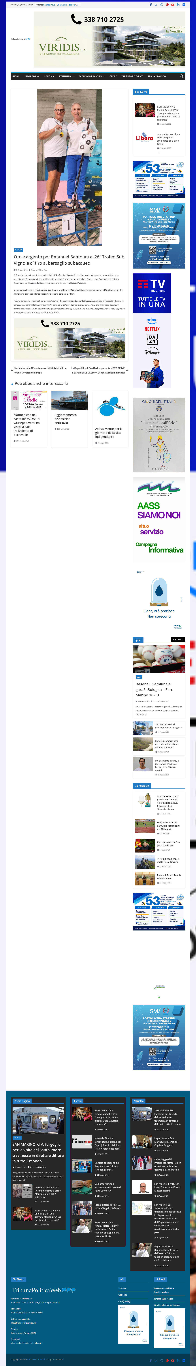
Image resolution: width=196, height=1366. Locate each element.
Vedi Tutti (178, 639)
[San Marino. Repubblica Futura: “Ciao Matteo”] (145, 134)
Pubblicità (122, 1294)
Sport (113, 76)
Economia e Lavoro (90, 76)
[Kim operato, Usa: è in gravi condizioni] (145, 846)
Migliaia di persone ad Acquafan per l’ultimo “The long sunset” (107, 1166)
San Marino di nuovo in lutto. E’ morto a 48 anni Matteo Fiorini (167, 1187)
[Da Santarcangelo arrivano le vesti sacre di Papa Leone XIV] (82, 1189)
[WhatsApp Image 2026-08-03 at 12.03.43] (159, 205)
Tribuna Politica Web (39, 270)
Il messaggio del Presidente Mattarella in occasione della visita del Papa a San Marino (167, 1164)
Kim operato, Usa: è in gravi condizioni (168, 844)
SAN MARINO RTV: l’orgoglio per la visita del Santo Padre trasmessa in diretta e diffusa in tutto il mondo (38, 1152)
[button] (72, 76)
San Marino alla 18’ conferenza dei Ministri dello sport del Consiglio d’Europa (40, 370)
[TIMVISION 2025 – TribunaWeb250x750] (152, 275)
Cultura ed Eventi (132, 76)
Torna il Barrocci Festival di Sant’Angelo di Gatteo (108, 1206)
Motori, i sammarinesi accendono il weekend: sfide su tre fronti (167, 744)
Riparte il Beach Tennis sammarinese (169, 877)
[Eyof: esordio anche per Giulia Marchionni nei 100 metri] (145, 828)
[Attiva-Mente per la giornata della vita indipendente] (110, 392)
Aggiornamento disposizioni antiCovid (66, 419)
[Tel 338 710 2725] (109, 13)
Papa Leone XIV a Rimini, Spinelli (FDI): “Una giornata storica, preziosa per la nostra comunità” (48, 1215)
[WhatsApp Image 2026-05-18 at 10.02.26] (159, 479)
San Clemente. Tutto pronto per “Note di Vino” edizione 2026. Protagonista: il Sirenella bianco (167, 803)
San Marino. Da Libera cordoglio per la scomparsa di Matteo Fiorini (168, 111)
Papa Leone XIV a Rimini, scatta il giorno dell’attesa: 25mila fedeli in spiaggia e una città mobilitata (107, 1229)
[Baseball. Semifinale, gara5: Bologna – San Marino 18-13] (159, 659)
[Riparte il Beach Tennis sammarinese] (145, 879)
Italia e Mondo (157, 76)
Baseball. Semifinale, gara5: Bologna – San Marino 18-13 (154, 689)
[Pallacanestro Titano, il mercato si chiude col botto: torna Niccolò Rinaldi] (143, 767)
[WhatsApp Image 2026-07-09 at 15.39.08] (159, 568)
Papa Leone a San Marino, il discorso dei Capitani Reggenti (166, 1142)
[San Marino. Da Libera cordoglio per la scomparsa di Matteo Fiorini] (145, 110)
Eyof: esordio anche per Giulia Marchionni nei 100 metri (168, 825)
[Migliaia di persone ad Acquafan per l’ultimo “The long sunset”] (82, 1168)
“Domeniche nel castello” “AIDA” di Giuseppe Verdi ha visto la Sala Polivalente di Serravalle (27, 425)
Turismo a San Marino (163, 1298)
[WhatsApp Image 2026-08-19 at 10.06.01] (159, 162)
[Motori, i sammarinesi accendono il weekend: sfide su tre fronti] (143, 746)
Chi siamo (122, 1288)
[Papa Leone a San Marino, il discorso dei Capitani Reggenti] (142, 1144)
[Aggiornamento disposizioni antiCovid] (69, 392)
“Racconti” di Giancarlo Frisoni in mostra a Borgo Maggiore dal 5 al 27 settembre (48, 1192)
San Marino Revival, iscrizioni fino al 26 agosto (168, 726)
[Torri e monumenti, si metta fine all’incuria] (145, 862)
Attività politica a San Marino (167, 1305)
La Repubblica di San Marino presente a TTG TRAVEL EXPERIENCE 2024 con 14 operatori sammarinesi (98, 370)
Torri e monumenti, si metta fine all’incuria (168, 860)
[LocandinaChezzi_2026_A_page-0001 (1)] (159, 400)
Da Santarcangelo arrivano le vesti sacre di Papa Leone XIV (108, 1187)
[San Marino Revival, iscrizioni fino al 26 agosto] (143, 728)
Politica (49, 76)
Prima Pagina (32, 76)
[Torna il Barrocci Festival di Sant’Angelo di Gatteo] (82, 1209)
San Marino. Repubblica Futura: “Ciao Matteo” (167, 134)
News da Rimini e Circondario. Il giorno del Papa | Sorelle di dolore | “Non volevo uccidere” (108, 1143)
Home (16, 76)
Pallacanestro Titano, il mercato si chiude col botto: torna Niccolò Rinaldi (167, 765)
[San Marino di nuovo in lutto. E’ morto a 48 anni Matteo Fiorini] (142, 1189)
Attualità (65, 76)
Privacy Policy (124, 1301)
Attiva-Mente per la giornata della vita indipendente (109, 433)
